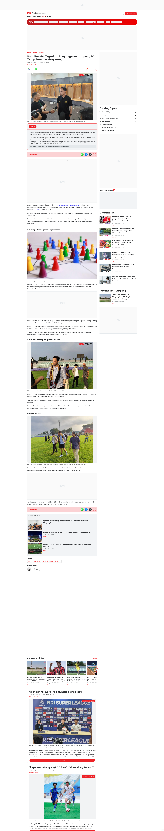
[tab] (33, 126)
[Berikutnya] (98, 652)
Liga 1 (38, 209)
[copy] (94, 154)
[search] (123, 14)
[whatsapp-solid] (82, 154)
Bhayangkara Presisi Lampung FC (67, 205)
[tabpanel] (62, 139)
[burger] (136, 17)
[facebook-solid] (86, 154)
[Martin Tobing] (29, 569)
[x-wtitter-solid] (90, 154)
